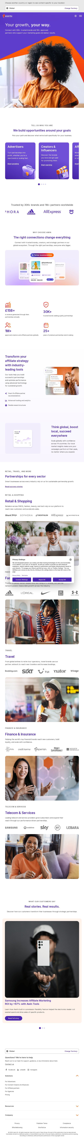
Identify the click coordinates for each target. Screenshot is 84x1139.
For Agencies (9, 1091)
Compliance (67, 1123)
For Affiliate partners (12, 1088)
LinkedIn (23, 1070)
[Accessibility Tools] (75, 15)
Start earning (46, 165)
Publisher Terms (42, 1123)
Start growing (13, 164)
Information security (67, 1127)
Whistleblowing (17, 1127)
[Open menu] (80, 15)
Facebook (11, 1070)
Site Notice (42, 1127)
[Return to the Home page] (7, 16)
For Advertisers (10, 1081)
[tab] (39, 184)
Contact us (9, 1064)
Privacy (17, 1123)
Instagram (33, 1070)
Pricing (7, 1095)
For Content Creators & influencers (17, 1085)
